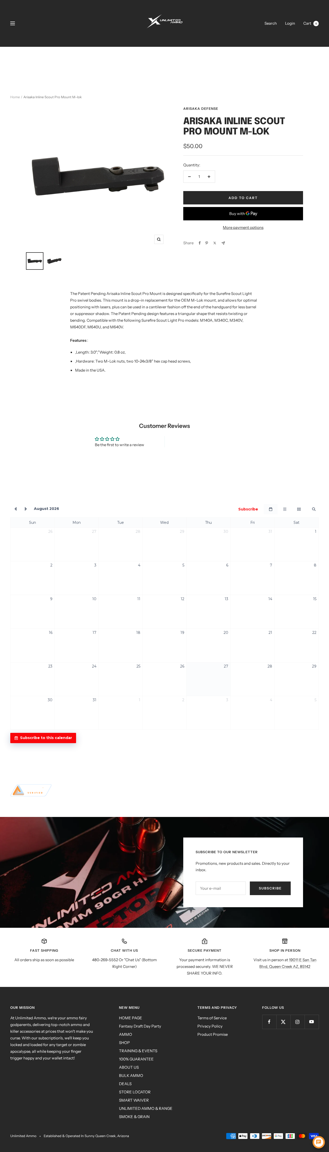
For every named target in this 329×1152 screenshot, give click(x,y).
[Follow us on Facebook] (269, 1022)
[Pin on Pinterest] (206, 243)
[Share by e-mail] (223, 243)
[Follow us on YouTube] (312, 1022)
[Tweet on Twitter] (215, 243)
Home (15, 97)
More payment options (243, 227)
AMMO (125, 1034)
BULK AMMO (131, 1075)
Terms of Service (212, 1017)
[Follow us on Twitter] (283, 1022)
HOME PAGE (130, 1017)
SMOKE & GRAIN (134, 1116)
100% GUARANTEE (136, 1059)
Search (270, 23)
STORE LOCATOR (135, 1092)
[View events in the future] (26, 509)
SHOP (124, 1042)
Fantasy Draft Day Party (140, 1026)
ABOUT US (129, 1067)
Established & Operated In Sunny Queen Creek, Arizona (86, 1136)
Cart (310, 23)
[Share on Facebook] (200, 243)
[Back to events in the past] (15, 509)
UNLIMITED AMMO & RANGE (145, 1108)
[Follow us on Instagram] (297, 1022)
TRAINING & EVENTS (138, 1050)
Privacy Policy (210, 1026)
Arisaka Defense (200, 108)
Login (290, 23)
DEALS (125, 1083)
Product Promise (212, 1034)
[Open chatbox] (319, 1142)
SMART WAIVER (134, 1100)
